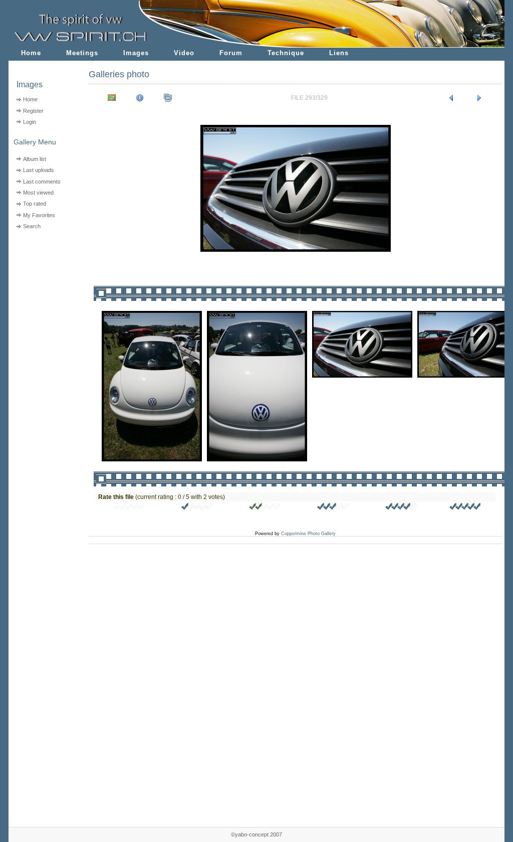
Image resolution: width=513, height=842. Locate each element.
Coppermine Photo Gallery (308, 533)
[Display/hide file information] (140, 97)
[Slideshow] (168, 97)
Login (29, 122)
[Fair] (265, 508)
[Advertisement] (42, 296)
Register (33, 111)
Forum (230, 53)
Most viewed (38, 193)
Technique (286, 53)
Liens (339, 53)
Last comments (42, 182)
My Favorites (39, 215)
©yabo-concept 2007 (256, 834)
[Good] (333, 508)
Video (184, 53)
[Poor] (197, 508)
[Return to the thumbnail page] (112, 97)
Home (31, 53)
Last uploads (38, 170)
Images (136, 53)
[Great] (465, 508)
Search (32, 226)
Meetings (82, 53)
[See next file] (479, 97)
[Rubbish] (129, 508)
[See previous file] (451, 97)
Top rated (34, 204)
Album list (34, 159)
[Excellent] (401, 508)
